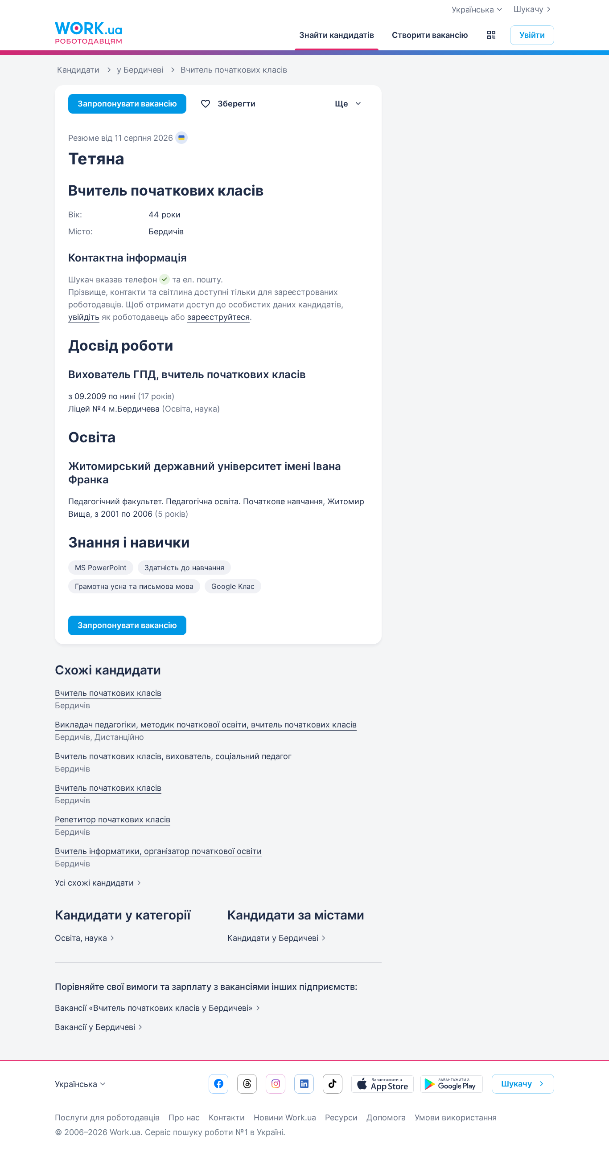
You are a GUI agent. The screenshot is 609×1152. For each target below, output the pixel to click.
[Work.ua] (88, 33)
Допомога (386, 1117)
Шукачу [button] (516, 1083)
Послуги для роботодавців (107, 1117)
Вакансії (95, 1027)
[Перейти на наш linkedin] (304, 1084)
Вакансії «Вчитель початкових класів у (154, 1008)
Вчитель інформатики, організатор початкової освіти (158, 851)
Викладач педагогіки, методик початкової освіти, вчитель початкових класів (206, 724)
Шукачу (528, 9)
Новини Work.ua (285, 1117)
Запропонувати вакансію (127, 103)
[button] (491, 35)
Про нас (184, 1117)
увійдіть (83, 317)
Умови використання (456, 1117)
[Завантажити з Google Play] (451, 1084)
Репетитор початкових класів (112, 819)
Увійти (532, 35)
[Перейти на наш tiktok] (332, 1084)
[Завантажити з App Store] (382, 1084)
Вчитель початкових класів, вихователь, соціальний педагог (173, 756)
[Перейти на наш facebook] (218, 1084)
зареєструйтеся (218, 317)
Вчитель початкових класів (108, 693)
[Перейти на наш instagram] (275, 1084)
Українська (76, 1084)
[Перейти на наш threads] (247, 1084)
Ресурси (341, 1117)
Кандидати (272, 938)
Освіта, (81, 938)
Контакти (227, 1117)
